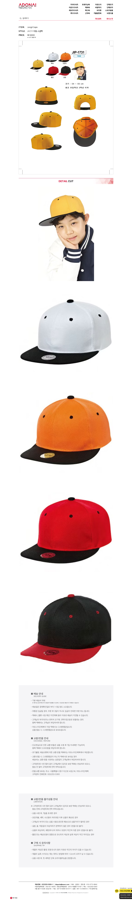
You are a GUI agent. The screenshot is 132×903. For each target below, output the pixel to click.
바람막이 (65, 896)
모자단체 (47, 898)
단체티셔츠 (31, 896)
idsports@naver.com (62, 884)
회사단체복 (33, 898)
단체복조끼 (54, 896)
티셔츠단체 (38, 898)
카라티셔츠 (52, 898)
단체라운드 (82, 898)
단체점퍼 (85, 896)
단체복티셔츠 (37, 896)
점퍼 (82, 896)
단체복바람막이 (77, 896)
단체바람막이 (70, 896)
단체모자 (61, 896)
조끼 (45, 896)
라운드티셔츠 (76, 898)
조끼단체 (43, 898)
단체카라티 (57, 898)
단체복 (23, 896)
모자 (58, 896)
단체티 (27, 896)
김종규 (77, 884)
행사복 (86, 898)
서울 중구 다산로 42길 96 (43, 889)
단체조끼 (49, 896)
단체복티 (42, 896)
